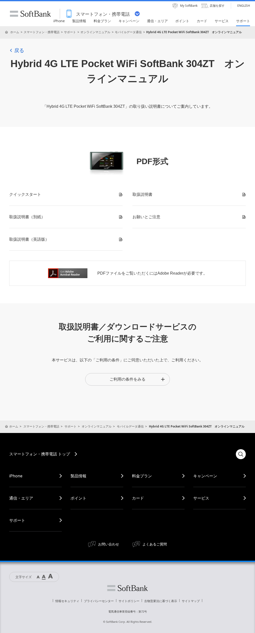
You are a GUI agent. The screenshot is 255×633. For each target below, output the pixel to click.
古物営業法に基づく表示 (160, 601)
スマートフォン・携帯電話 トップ (39, 454)
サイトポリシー (129, 601)
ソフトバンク (127, 588)
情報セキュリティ (67, 601)
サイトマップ (191, 601)
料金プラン (142, 476)
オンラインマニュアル (95, 32)
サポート (70, 32)
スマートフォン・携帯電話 (42, 32)
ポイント (78, 498)
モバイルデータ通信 (128, 32)
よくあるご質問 (154, 544)
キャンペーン (205, 476)
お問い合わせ (108, 544)
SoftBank (30, 13)
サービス (201, 498)
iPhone (15, 476)
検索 (241, 454)
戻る (19, 50)
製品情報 (78, 476)
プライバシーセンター (99, 601)
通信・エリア (21, 498)
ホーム (14, 32)
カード (138, 498)
